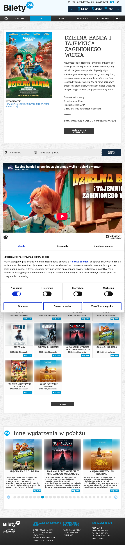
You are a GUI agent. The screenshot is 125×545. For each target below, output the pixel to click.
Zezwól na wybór (63, 306)
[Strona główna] (19, 11)
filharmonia (82, 18)
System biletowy (70, 533)
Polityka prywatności (102, 536)
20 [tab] (90, 497)
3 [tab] (22, 497)
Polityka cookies (100, 533)
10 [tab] (50, 497)
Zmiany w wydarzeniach (44, 538)
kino (41, 18)
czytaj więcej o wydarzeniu (79, 131)
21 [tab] (94, 497)
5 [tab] (30, 497)
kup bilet (27, 319)
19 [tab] (86, 497)
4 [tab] (26, 497)
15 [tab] (70, 497)
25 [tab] (110, 497)
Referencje (67, 535)
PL (112, 2)
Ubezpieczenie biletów (43, 540)
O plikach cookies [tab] (103, 246)
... (118, 18)
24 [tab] (106, 497)
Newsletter (38, 535)
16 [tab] (74, 497)
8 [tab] (42, 497)
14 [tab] (66, 497)
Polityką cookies (79, 261)
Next (116, 497)
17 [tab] (78, 497)
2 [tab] (18, 497)
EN (118, 2)
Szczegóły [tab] (62, 246)
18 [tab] (82, 497)
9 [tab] (46, 497)
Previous (8, 497)
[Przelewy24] (9, 534)
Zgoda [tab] (21, 246)
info (111, 152)
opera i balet (103, 18)
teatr (61, 18)
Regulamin (97, 528)
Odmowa (23, 306)
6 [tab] (34, 497)
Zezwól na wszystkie (102, 306)
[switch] (47, 294)
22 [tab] (98, 497)
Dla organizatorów (71, 530)
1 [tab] (14, 497)
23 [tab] (102, 497)
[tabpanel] (23, 466)
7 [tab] (38, 497)
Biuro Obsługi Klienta (43, 530)
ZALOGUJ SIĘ (102, 2)
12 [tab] (58, 497)
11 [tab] (54, 497)
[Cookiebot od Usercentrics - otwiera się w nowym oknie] (108, 237)
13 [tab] (62, 497)
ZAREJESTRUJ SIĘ (85, 2)
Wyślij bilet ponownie (43, 533)
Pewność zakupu (100, 531)
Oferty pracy (98, 538)
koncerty (19, 18)
